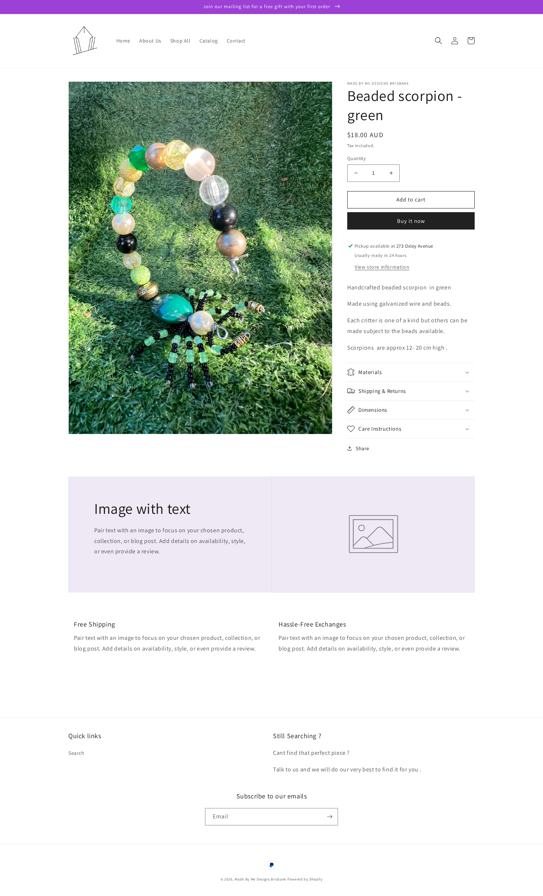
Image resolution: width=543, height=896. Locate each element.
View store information (382, 267)
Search (76, 753)
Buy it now (411, 220)
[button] (438, 41)
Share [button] (362, 448)
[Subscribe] (329, 816)
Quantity (356, 158)
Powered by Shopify (305, 879)
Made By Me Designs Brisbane (260, 879)
